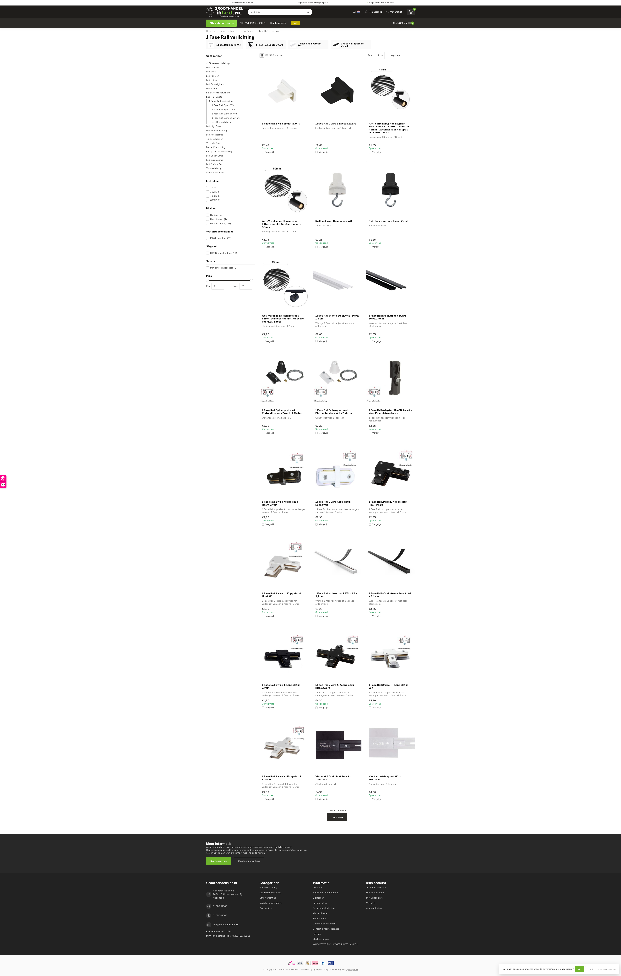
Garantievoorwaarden (324, 923)
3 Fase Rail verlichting (220, 122)
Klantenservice (278, 23)
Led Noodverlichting (216, 130)
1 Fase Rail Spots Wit (223, 105)
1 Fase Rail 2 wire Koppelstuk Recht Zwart (280, 503)
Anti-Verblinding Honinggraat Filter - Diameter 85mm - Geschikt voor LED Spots (283, 318)
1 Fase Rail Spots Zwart (224, 109)
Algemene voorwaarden (325, 892)
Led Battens (212, 88)
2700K (215, 187)
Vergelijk (270, 152)
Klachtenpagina (321, 939)
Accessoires (266, 908)
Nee (591, 969)
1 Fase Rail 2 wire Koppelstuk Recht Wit (333, 503)
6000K (215, 200)
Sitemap (317, 934)
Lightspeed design (334, 969)
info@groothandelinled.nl (226, 924)
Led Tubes (211, 80)
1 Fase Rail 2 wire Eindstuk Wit (281, 123)
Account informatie (376, 887)
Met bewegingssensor (223, 268)
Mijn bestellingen (375, 892)
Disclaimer (318, 897)
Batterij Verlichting (215, 147)
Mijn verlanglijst (374, 897)
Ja (579, 969)
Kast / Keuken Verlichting (219, 151)
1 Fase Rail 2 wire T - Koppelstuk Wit (388, 686)
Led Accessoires (214, 134)
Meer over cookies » (607, 969)
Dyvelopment (352, 969)
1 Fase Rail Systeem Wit (224, 113)
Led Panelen (212, 75)
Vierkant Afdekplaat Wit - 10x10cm (385, 778)
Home (209, 31)
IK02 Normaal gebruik (223, 253)
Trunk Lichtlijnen (214, 138)
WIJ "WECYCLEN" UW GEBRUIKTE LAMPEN (335, 944)
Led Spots (211, 71)
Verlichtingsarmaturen (271, 903)
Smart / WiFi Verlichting (218, 92)
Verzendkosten (320, 913)
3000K (215, 192)
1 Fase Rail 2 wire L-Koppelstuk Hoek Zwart (388, 503)
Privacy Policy (320, 903)
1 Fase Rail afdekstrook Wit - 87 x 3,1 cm (336, 595)
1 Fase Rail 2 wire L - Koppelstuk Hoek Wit (281, 595)
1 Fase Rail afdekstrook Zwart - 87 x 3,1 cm (390, 595)
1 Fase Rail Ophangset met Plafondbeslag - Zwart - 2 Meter (282, 412)
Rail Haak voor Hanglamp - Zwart (389, 221)
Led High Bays (213, 126)
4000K (215, 196)
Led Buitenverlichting (270, 892)
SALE (296, 23)
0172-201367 (220, 906)
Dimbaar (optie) (220, 223)
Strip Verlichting (268, 897)
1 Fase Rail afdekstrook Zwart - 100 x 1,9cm (388, 317)
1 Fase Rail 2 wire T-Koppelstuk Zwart (281, 686)
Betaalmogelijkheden (324, 908)
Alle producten (374, 908)
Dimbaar (216, 215)
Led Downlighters (215, 84)
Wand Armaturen (215, 172)
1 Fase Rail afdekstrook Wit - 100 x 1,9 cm (337, 317)
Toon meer (337, 817)
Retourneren (319, 918)
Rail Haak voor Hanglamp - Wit (333, 221)
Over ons (317, 887)
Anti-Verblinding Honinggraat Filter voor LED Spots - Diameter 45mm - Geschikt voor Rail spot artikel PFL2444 (389, 128)
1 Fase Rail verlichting (268, 31)
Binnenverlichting (225, 31)
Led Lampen (212, 67)
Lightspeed (318, 969)
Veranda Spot (213, 143)
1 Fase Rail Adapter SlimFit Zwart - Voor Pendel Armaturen (390, 412)
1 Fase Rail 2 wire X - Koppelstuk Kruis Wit (282, 778)
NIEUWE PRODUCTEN (253, 23)
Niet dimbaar (218, 219)
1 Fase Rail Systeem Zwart (225, 117)
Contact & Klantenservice (326, 928)
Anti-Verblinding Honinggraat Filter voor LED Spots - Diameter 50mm (282, 224)
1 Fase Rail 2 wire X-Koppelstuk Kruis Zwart (334, 686)
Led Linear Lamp (214, 155)
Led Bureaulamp (214, 160)
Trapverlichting (214, 168)
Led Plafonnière (214, 164)
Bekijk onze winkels (249, 861)
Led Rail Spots (246, 31)
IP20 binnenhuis (220, 238)
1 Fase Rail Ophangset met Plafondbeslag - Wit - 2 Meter (333, 412)
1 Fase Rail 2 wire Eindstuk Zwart (335, 123)
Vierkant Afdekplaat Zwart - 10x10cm (333, 778)
